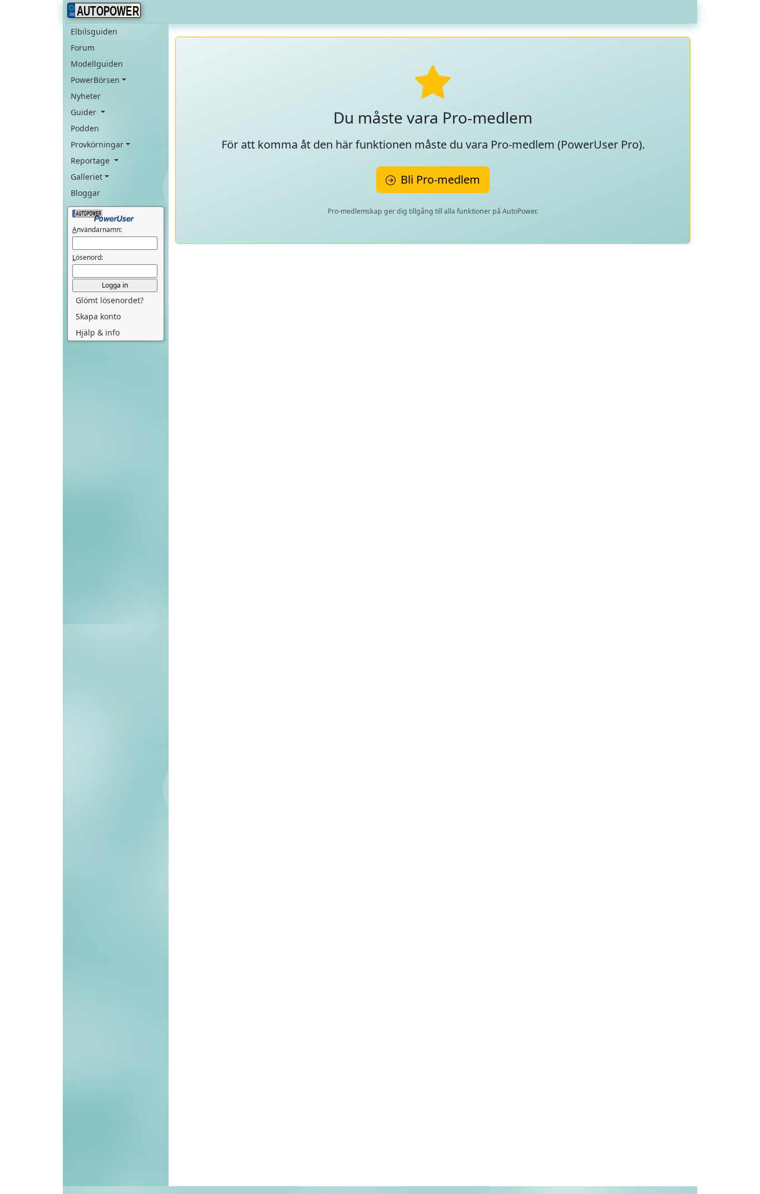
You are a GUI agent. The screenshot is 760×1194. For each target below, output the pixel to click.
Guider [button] (84, 112)
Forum (83, 47)
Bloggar (85, 193)
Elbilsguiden (94, 31)
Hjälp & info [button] (98, 332)
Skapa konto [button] (98, 316)
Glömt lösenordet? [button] (110, 300)
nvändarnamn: (97, 229)
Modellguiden (97, 63)
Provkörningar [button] (97, 144)
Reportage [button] (91, 160)
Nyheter (86, 96)
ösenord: (87, 257)
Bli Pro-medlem (439, 179)
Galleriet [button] (86, 176)
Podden (85, 128)
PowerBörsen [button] (95, 80)
